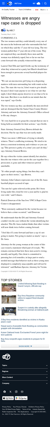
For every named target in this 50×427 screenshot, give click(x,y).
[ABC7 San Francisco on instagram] (16, 391)
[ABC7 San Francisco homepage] (9, 3)
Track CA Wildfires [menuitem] (25, 10)
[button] (3, 3)
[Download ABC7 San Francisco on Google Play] (21, 398)
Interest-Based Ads (39, 409)
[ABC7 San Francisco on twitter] (10, 391)
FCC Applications (23, 411)
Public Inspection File (9, 411)
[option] (10, 10)
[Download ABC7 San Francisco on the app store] (8, 398)
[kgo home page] (6, 357)
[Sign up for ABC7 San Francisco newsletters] (22, 391)
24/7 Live (17, 3)
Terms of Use (26, 409)
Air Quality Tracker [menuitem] (8, 10)
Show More (24, 346)
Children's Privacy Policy (36, 407)
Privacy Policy (6, 407)
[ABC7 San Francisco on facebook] (4, 391)
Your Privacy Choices (19, 407)
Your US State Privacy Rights (11, 409)
